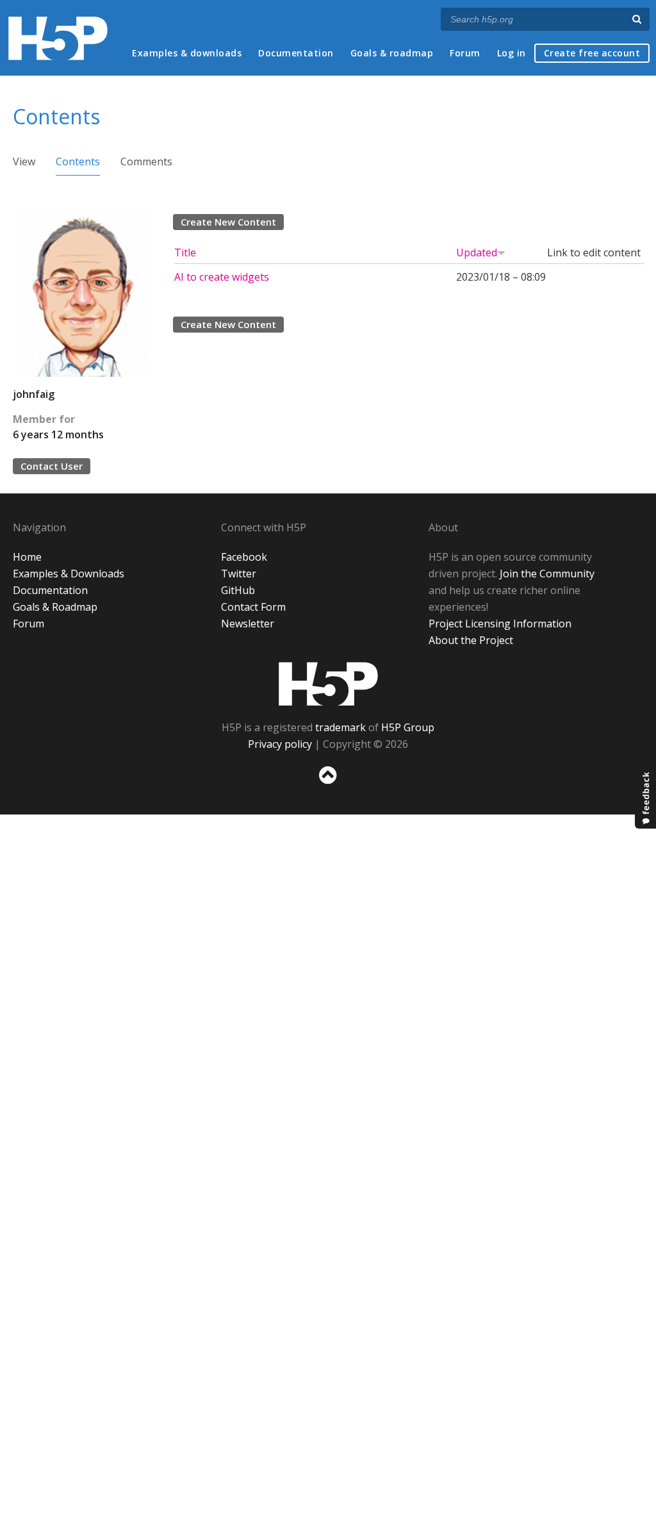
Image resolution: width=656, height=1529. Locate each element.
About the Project (471, 640)
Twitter (238, 573)
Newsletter (247, 623)
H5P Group (407, 727)
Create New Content (228, 221)
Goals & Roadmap (55, 607)
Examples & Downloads (68, 573)
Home (27, 557)
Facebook (244, 557)
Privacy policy (280, 744)
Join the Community (547, 573)
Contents (78, 161)
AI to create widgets (221, 277)
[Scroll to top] (328, 787)
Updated (476, 252)
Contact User (51, 465)
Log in (511, 53)
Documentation (296, 53)
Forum (465, 53)
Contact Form (253, 607)
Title (185, 252)
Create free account (592, 53)
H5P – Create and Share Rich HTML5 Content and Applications (58, 38)
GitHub (238, 590)
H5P (328, 683)
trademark (340, 727)
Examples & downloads (187, 53)
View (24, 161)
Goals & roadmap (392, 53)
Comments (146, 161)
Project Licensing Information (500, 623)
